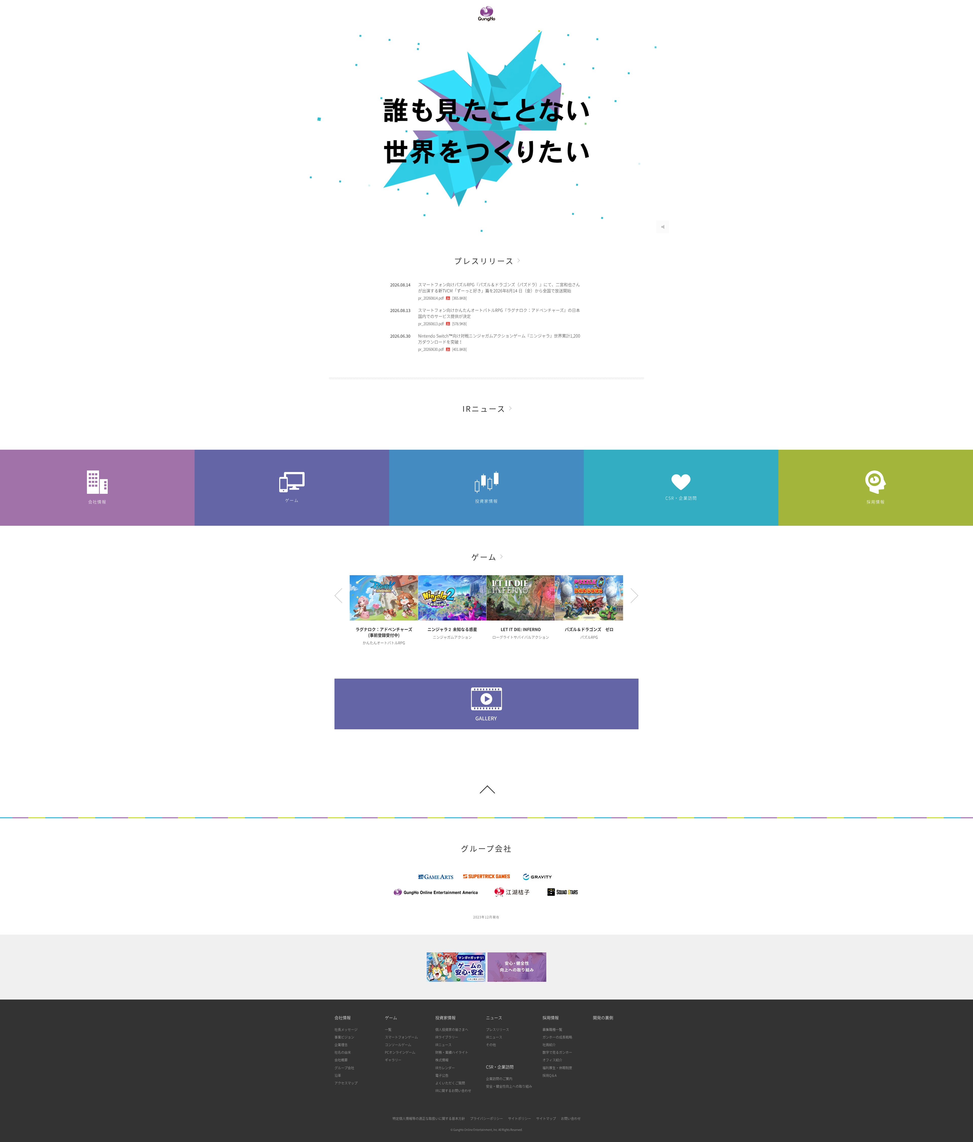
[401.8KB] (442, 349)
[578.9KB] (442, 323)
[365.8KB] (442, 298)
